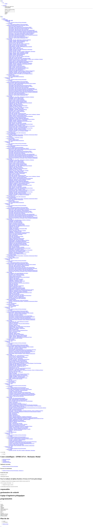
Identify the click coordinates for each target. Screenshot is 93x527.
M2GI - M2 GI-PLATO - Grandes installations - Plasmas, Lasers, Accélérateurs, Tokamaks (24, 114)
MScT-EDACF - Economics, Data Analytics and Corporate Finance (20, 315)
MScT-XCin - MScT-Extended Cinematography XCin (18, 37)
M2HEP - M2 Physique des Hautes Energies (16, 238)
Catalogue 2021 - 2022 (9, 307)
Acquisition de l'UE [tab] (6, 461)
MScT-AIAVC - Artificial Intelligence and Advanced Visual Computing (21, 346)
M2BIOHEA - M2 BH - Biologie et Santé (16, 108)
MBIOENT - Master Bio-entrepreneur (15, 430)
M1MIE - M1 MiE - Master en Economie (16, 48)
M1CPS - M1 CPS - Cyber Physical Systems (16, 275)
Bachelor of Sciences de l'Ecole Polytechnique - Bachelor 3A (13, 470)
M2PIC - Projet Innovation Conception (15, 338)
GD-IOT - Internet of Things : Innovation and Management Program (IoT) (21, 395)
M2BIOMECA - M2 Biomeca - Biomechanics (17, 280)
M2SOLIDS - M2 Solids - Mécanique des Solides (17, 128)
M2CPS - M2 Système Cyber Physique (15, 234)
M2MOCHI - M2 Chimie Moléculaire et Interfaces (17, 243)
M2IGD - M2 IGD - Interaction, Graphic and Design (18, 335)
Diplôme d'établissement (11, 146)
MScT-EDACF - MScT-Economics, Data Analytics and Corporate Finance (22, 30)
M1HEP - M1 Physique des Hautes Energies (16, 223)
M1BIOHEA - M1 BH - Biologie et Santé (16, 97)
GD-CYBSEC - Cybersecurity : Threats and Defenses (18, 390)
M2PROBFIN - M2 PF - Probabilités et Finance (17, 68)
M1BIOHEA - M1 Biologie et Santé (15, 220)
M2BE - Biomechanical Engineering (15, 409)
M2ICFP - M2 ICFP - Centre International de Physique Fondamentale (21, 61)
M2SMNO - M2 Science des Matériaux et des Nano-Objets (19, 251)
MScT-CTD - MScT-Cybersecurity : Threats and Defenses (19, 210)
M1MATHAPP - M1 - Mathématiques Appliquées (17, 364)
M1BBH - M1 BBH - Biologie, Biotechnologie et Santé (18, 40)
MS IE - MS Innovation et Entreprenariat (16, 135)
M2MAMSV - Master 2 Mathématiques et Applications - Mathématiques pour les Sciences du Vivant (26, 418)
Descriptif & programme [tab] (7, 462)
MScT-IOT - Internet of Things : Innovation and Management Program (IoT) (22, 318)
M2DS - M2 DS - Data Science (14, 112)
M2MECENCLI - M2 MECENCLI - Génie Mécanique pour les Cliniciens (21, 119)
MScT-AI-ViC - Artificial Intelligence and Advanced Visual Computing (21, 312)
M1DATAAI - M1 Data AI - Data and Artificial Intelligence (19, 323)
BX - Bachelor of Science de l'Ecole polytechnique (17, 22)
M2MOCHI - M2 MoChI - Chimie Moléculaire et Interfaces (19, 183)
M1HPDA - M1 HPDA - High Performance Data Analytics (19, 359)
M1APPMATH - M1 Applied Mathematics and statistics (18, 273)
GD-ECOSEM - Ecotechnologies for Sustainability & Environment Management (23, 441)
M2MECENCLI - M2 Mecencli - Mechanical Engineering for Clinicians (21, 289)
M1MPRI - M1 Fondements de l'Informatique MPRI (18, 228)
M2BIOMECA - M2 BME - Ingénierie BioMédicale (18, 109)
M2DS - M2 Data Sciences (13, 283)
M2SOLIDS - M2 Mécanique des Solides (16, 252)
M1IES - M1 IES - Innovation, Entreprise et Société (18, 45)
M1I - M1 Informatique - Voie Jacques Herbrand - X (18, 360)
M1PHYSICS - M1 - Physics (14, 367)
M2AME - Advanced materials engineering (16, 408)
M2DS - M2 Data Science (13, 235)
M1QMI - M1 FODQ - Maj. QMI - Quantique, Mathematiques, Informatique (22, 51)
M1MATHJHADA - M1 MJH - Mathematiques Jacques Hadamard (20, 46)
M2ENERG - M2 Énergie (13, 284)
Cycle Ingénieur (9, 23)
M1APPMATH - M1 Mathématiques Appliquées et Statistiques (19, 219)
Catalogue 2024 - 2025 (9, 141)
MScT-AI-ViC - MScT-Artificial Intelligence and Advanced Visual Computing (22, 83)
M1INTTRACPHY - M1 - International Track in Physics (18, 362)
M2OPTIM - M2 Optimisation (14, 246)
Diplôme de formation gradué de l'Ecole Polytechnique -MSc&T (18, 25)
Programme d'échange (10, 74)
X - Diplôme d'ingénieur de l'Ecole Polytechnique (17, 448)
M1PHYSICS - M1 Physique (14, 229)
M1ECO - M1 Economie (13, 324)
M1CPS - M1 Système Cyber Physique (15, 222)
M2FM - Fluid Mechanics (13, 414)
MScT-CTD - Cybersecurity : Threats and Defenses (18, 313)
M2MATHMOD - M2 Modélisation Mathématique (17, 241)
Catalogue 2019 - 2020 (9, 383)
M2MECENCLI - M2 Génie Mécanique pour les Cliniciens (19, 242)
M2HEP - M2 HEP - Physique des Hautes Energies (18, 60)
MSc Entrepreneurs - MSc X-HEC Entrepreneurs (17, 132)
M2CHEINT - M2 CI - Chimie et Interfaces (16, 110)
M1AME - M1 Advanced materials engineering (17, 398)
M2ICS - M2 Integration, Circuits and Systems (17, 287)
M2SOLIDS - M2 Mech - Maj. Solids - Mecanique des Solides (19, 72)
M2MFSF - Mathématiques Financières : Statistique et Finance (19, 419)
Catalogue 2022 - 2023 (9, 258)
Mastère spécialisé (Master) (11, 133)
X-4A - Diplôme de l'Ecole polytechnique (16, 147)
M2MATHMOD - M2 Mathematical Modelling (17, 288)
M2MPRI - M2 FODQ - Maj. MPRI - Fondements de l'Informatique (20, 63)
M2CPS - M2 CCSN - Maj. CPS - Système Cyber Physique (19, 56)
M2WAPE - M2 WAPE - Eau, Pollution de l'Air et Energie (19, 194)
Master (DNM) (9, 38)
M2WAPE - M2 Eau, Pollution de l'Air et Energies (17, 253)
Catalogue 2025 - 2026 (9, 77)
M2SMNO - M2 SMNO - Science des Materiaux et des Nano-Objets (20, 71)
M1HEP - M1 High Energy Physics (15, 276)
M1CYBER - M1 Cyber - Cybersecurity (16, 358)
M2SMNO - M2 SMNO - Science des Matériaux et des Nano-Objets (20, 191)
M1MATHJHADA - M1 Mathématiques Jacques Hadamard (19, 225)
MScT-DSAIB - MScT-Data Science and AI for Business (19, 29)
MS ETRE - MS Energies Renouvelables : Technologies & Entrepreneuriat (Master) (23, 301)
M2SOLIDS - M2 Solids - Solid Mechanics (16, 296)
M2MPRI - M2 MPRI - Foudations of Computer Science (18, 375)
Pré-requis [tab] (4, 460)
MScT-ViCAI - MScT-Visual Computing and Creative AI (19, 36)
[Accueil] (1, 0)
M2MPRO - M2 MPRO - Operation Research (17, 376)
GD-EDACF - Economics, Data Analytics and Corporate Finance (20, 442)
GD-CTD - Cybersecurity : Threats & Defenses (17, 439)
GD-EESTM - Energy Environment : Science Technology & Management (21, 393)
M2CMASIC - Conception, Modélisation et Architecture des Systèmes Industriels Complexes (25, 411)
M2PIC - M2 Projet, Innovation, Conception (16, 247)
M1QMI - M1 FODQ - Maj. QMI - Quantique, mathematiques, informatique (22, 450)
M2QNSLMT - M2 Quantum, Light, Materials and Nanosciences (20, 295)
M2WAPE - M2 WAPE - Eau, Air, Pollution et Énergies (18, 130)
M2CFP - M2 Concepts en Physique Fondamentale (17, 233)
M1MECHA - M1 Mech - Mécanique (15, 103)
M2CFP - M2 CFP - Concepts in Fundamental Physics (18, 330)
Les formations (5, 19)
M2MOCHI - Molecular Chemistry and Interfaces (17, 421)
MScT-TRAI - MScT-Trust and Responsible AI (17, 93)
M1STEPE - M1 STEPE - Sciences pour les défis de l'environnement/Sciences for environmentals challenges (27, 407)
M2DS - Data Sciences (13, 332)
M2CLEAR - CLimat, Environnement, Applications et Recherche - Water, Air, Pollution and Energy (26, 370)
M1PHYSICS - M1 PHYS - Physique (15, 106)
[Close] (0, 501)
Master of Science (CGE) (11, 131)
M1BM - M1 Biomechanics (13, 322)
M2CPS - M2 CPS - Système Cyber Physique (17, 111)
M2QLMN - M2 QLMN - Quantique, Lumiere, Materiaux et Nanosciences (22, 70)
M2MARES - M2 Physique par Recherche (16, 239)
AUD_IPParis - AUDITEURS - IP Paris (16, 137)
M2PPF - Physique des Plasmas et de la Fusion (17, 425)
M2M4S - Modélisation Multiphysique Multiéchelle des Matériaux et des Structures (23, 417)
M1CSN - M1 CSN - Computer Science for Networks (18, 357)
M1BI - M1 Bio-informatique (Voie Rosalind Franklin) (18, 399)
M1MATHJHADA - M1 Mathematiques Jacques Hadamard (19, 277)
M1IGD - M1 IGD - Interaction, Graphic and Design (18, 361)
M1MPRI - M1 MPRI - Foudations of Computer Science (18, 365)
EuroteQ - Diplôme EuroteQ (14, 75)
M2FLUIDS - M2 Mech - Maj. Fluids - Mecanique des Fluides (19, 58)
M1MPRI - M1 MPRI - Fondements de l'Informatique (18, 105)
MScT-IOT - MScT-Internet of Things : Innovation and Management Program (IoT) (23, 32)
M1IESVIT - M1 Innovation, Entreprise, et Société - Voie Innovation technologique (23, 404)
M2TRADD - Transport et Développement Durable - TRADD (19, 429)
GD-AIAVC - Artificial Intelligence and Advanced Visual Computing (21, 438)
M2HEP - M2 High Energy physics (15, 286)
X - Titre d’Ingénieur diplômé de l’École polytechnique (18, 24)
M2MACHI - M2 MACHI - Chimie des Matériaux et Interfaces (20, 179)
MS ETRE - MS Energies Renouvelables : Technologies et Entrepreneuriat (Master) (23, 134)
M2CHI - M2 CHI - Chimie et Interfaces (16, 55)
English (6, 3)
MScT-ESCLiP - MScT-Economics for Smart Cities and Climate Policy (21, 90)
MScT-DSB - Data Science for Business (16, 314)
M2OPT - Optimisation (13, 422)
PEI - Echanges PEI (12, 306)
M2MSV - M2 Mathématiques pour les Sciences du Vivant (19, 245)
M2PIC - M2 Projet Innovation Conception (16, 294)
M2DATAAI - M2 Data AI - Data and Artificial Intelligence (19, 282)
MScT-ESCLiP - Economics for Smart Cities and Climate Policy (20, 317)
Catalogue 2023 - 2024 (9, 203)
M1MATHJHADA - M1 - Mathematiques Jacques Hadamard (19, 326)
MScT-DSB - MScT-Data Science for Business (17, 153)
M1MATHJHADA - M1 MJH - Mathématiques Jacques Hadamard (20, 102)
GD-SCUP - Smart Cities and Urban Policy (16, 396)
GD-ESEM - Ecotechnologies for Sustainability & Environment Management (22, 394)
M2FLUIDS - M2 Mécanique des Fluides (16, 236)
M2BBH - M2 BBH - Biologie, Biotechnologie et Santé (18, 53)
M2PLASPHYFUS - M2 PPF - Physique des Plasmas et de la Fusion (21, 124)
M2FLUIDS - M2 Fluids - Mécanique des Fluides (17, 113)
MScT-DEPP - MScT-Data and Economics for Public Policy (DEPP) (21, 28)
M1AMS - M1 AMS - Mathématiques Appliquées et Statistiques (20, 39)
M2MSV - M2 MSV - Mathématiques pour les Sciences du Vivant (20, 64)
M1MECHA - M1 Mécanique (14, 226)
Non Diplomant (9, 136)
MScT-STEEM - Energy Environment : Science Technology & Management (22, 319)
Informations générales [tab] (6, 459)
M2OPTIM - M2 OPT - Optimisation (15, 122)
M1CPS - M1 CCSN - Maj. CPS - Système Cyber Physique (19, 43)
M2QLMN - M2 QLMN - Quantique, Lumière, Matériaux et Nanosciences (22, 189)
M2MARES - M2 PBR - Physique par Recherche (17, 117)
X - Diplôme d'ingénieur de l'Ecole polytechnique (17, 387)
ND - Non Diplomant (12, 303)
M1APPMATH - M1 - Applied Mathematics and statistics (19, 321)
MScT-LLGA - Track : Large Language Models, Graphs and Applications (21, 33)
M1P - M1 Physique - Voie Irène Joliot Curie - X (17, 366)
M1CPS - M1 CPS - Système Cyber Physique (17, 99)
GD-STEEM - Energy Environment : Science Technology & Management (21, 445)
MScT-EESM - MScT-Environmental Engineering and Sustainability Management (23, 31)
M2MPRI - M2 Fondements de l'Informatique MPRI (18, 244)
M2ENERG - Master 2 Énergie (14, 333)
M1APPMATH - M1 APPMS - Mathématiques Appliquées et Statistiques (21, 159)
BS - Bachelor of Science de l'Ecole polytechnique (17, 205)
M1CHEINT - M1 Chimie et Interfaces (15, 221)
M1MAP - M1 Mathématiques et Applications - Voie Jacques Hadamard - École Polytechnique (25, 363)
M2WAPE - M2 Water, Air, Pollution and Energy (17, 297)
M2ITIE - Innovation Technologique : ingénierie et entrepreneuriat (20, 416)
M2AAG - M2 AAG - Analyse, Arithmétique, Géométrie (18, 52)
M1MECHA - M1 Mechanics (14, 278)
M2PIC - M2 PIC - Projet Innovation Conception (17, 66)
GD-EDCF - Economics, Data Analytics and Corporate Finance (20, 392)
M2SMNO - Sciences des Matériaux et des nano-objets (18, 428)
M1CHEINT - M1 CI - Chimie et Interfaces (16, 98)
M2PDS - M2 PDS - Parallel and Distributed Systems (18, 377)
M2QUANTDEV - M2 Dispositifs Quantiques (17, 250)
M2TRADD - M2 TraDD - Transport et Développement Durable (20, 129)
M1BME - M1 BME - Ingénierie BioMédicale (17, 41)
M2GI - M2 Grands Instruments (14, 237)
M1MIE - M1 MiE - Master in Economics (16, 327)
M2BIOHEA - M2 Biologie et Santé (15, 231)
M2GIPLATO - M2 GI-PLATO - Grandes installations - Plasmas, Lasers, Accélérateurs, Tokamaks (26, 59)
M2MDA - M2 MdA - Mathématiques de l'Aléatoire (18, 336)
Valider (6, 12)
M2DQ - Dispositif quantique (14, 412)
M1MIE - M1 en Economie (13, 227)
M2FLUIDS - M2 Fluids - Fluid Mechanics (16, 285)
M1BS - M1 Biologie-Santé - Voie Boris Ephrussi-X (18, 400)
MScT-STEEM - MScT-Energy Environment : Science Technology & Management (23, 92)
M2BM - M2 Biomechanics (13, 329)
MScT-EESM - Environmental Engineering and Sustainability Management (22, 316)
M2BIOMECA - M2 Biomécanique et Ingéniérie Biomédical (19, 232)
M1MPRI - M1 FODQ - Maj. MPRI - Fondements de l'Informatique (20, 49)
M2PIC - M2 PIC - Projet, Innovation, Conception (17, 123)
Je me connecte (7, 7)
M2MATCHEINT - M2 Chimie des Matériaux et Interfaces (19, 240)
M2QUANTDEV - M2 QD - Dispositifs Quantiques (18, 190)
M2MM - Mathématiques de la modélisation (16, 420)
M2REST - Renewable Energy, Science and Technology (18, 300)
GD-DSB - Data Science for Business (15, 391)
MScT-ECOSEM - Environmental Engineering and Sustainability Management (22, 349)
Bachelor (8, 21)
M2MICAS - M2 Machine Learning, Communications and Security (20, 290)
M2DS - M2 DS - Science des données (15, 57)
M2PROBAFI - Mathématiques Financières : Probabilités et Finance (20, 426)
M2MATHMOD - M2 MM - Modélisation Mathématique (19, 62)
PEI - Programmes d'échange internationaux (16, 76)
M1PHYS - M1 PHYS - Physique (15, 50)
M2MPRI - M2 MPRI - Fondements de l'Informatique (18, 120)
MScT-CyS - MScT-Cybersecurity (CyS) (16, 26)
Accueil (4, 18)
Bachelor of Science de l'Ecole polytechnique (10, 466)
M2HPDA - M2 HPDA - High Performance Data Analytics (19, 373)
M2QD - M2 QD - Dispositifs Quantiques (16, 69)
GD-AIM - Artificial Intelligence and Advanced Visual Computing (20, 389)
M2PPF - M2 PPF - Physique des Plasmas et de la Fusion (19, 67)
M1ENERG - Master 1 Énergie (14, 325)
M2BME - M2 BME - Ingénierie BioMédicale (17, 54)
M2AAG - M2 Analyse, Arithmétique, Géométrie (17, 230)
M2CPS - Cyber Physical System (14, 331)
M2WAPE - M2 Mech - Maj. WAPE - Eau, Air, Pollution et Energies (20, 73)
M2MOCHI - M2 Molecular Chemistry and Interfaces (18, 291)
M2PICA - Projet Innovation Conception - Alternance (18, 424)
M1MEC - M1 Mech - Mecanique (15, 47)
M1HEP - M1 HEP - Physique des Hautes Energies (18, 44)
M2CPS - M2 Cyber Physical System (15, 281)
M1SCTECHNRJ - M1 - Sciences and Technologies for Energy (20, 368)
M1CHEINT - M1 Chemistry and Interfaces (16, 274)
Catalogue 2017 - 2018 (9, 446)
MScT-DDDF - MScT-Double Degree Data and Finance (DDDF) (20, 27)
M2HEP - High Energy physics (14, 415)
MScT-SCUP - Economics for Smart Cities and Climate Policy (19, 352)
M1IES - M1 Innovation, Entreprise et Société (17, 224)
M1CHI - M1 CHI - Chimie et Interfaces (16, 42)
